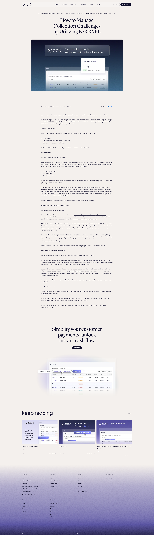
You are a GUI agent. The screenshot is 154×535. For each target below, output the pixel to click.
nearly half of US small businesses (73, 164)
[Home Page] (27, 4)
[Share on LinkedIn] (108, 107)
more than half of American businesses (82, 271)
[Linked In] (22, 533)
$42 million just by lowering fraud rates (85, 219)
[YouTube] (25, 533)
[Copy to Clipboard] (101, 107)
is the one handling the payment (64, 187)
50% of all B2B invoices (59, 162)
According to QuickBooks (68, 120)
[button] (56, 4)
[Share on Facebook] (111, 107)
